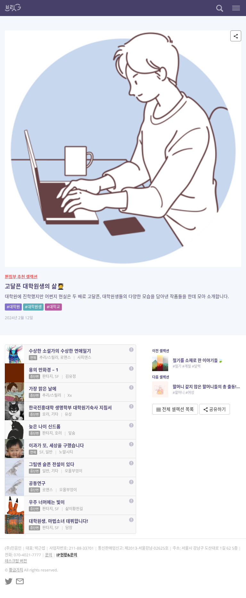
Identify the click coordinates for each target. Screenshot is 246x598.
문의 (48, 555)
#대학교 (53, 307)
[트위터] (8, 581)
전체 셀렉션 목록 (177, 409)
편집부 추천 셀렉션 (21, 276)
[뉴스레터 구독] (20, 581)
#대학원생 (33, 307)
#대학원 (13, 307)
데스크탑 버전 (16, 561)
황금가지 (16, 570)
